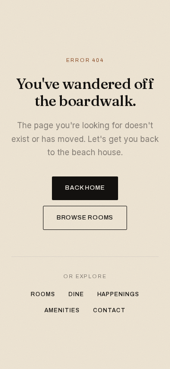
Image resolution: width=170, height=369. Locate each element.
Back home (84, 187)
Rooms (43, 294)
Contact (109, 310)
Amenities (62, 310)
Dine (76, 294)
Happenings (118, 294)
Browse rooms (85, 217)
